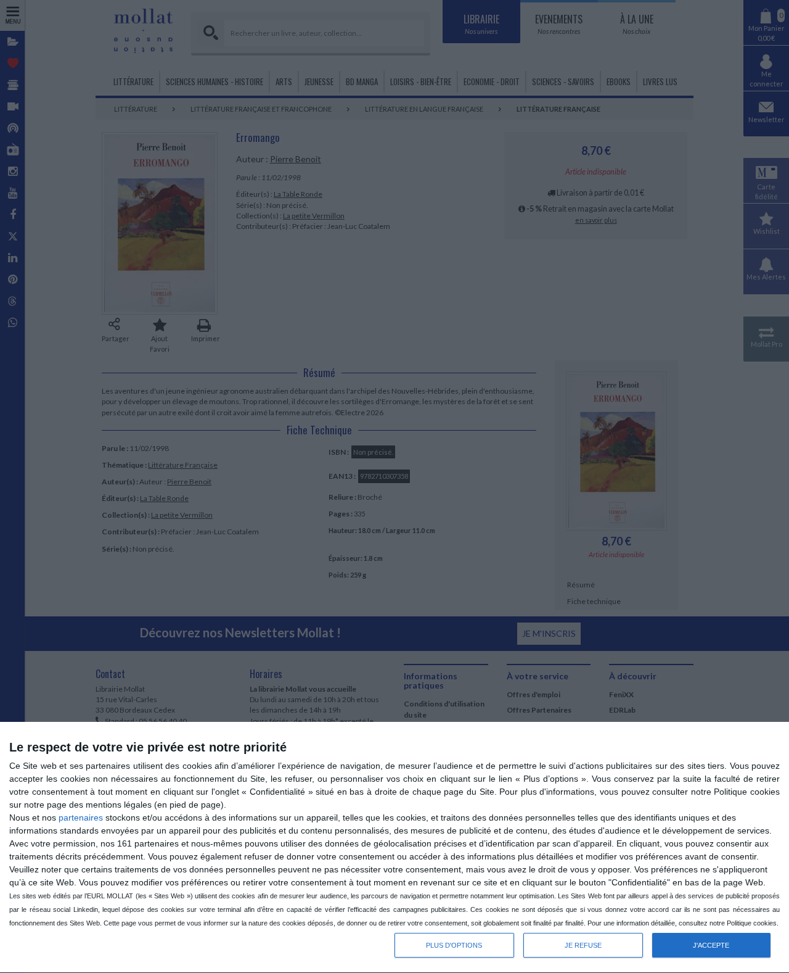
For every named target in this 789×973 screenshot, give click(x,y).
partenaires (81, 817)
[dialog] (394, 848)
